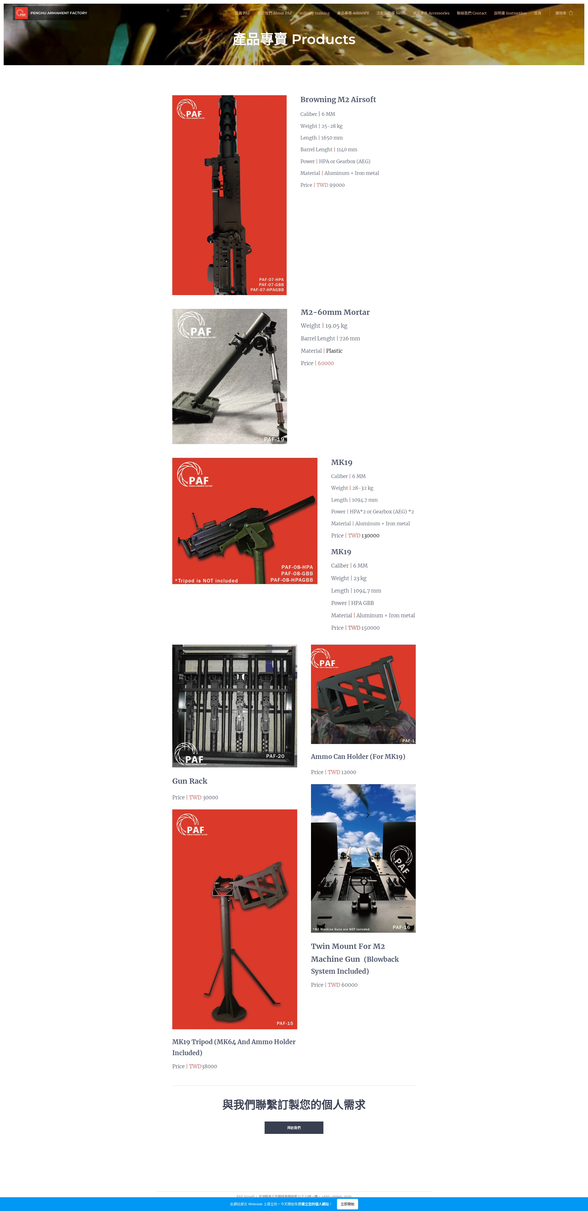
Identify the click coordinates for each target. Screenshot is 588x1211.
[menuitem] (244, 13)
